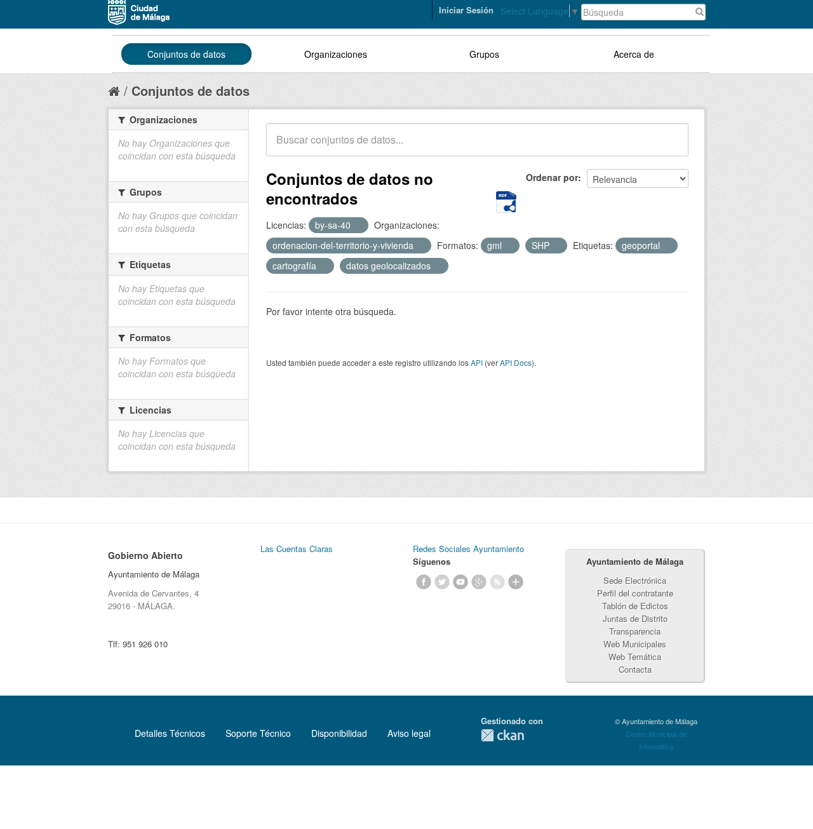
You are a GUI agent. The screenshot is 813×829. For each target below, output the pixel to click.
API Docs (516, 362)
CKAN (502, 735)
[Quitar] (357, 225)
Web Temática (634, 656)
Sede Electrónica (634, 580)
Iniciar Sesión (466, 10)
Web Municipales (634, 644)
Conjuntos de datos (186, 54)
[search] (670, 146)
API (477, 362)
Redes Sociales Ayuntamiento (468, 549)
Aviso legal (409, 733)
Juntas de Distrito (635, 618)
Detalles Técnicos (170, 733)
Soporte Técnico (258, 733)
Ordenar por (552, 177)
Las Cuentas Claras (296, 549)
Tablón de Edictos (635, 606)
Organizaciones (335, 54)
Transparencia (635, 631)
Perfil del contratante (635, 593)
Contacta (635, 669)
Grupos (484, 54)
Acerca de (634, 54)
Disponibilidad (339, 733)
